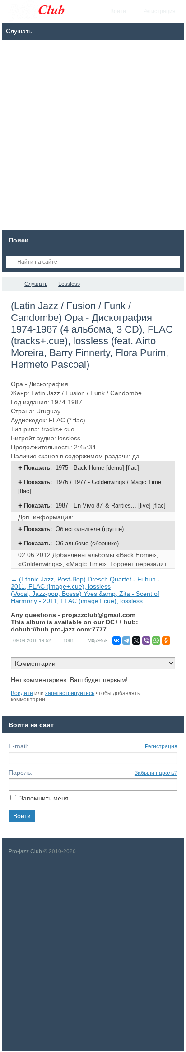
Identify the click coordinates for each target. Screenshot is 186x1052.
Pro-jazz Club (25, 851)
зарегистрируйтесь (69, 693)
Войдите (22, 693)
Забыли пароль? (156, 773)
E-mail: (18, 746)
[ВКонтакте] (116, 640)
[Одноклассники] (166, 640)
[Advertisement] (93, 137)
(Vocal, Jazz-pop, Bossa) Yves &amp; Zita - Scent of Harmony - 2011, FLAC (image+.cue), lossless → (85, 597)
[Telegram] (126, 640)
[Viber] (146, 640)
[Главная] (10, 284)
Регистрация (161, 746)
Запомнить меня (44, 798)
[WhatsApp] (156, 640)
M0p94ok (98, 640)
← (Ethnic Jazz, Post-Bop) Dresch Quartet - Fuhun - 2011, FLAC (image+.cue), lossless (85, 583)
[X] (136, 640)
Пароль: (21, 772)
